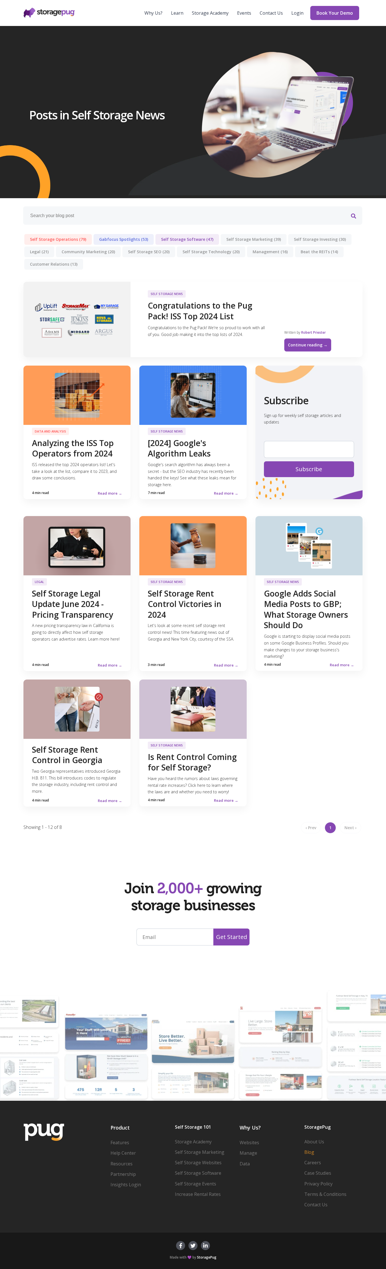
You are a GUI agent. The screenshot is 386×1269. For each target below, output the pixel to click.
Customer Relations (53, 264)
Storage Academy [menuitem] (210, 13)
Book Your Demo (334, 13)
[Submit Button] (353, 216)
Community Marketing (88, 251)
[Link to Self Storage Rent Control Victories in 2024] (192, 545)
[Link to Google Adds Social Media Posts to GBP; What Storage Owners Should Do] (309, 545)
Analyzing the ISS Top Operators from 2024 (73, 448)
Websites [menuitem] (249, 1142)
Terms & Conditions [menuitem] (325, 1194)
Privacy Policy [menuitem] (318, 1184)
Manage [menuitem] (248, 1153)
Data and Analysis (50, 431)
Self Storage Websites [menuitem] (198, 1162)
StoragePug (206, 1257)
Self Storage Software (187, 239)
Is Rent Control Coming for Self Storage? (192, 762)
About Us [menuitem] (314, 1142)
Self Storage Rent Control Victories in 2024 (185, 604)
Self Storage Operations (58, 239)
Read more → (110, 493)
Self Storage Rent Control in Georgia (67, 755)
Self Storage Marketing (253, 239)
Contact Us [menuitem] (271, 13)
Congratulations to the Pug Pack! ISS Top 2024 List (200, 311)
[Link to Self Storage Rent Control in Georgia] (77, 709)
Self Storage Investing (320, 239)
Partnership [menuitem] (123, 1174)
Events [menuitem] (244, 13)
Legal (39, 251)
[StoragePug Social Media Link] (180, 1245)
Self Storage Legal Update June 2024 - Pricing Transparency (72, 604)
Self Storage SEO (149, 251)
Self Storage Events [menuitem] (195, 1184)
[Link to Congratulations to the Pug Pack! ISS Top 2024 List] (77, 319)
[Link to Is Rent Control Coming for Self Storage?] (192, 709)
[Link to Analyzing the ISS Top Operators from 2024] (77, 395)
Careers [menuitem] (312, 1162)
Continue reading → (308, 345)
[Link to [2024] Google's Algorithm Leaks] (192, 395)
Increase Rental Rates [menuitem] (198, 1194)
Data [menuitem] (245, 1164)
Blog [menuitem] (309, 1152)
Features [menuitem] (119, 1142)
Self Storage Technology (211, 251)
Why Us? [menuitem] (153, 13)
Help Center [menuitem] (123, 1153)
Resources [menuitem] (121, 1164)
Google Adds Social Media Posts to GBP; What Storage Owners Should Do (306, 609)
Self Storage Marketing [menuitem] (199, 1152)
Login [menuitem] (297, 13)
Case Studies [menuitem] (317, 1173)
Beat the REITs (319, 251)
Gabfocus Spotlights (123, 239)
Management (270, 251)
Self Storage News (167, 294)
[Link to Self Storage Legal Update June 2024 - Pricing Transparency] (77, 545)
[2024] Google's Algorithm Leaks (179, 448)
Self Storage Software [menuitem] (198, 1173)
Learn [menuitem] (177, 13)
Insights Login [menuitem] (125, 1184)
